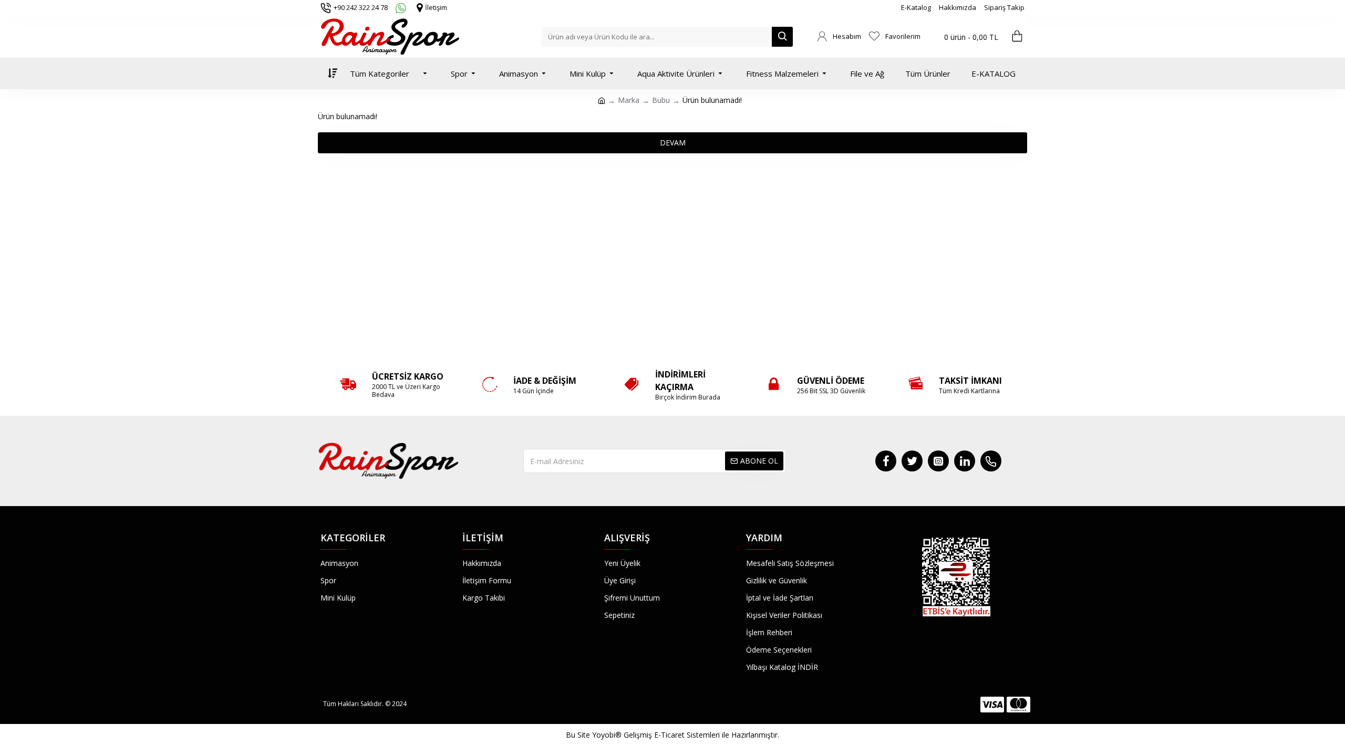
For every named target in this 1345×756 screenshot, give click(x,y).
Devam (673, 143)
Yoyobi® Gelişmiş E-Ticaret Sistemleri (656, 735)
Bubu (661, 100)
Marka (628, 100)
